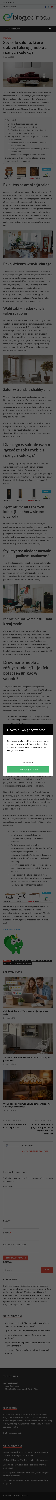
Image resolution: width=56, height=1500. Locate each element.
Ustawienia (28, 762)
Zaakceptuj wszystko (28, 769)
